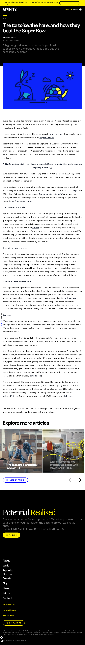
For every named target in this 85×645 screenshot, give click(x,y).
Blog (5, 583)
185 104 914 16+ (9, 604)
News (6, 588)
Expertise (8, 570)
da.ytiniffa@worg (9, 610)
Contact (7, 598)
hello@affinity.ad (10, 396)
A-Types (67, 9)
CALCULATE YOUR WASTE (69, 3)
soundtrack (35, 375)
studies (35, 227)
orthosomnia (70, 298)
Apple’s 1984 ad (47, 137)
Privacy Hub (7, 574)
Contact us (15, 623)
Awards (7, 578)
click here (67, 396)
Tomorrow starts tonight (50, 194)
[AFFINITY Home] (10, 9)
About (6, 560)
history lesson (55, 134)
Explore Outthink (15, 480)
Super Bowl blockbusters (20, 201)
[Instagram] (1, 637)
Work (6, 565)
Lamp (74, 190)
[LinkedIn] (1, 641)
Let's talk (11, 535)
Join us (6, 593)
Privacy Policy (8, 616)
